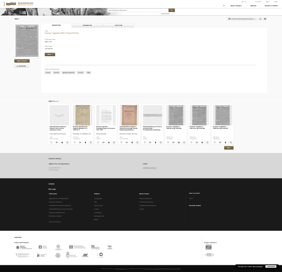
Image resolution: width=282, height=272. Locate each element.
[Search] (172, 10)
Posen (48, 72)
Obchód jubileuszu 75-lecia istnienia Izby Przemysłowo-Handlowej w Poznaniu (152, 128)
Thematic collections (55, 202)
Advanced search (165, 13)
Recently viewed (271, 6)
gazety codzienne (68, 72)
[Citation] (264, 18)
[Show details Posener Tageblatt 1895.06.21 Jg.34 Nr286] (207, 142)
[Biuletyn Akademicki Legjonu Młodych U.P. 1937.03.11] (82, 115)
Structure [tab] (118, 25)
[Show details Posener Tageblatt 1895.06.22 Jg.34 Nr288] (183, 142)
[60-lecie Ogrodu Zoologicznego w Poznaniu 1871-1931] (106, 115)
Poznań (56, 72)
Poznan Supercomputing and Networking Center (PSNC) (162, 269)
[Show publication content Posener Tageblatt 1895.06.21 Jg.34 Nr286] (202, 142)
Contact (141, 209)
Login (276, 2)
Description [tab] (56, 25)
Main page (52, 189)
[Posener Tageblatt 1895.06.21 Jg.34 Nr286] (199, 115)
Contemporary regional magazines (60, 205)
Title (95, 202)
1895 (88, 72)
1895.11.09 (48, 42)
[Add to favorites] (260, 18)
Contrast (258, 2)
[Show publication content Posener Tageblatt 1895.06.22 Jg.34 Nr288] (178, 142)
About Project (236, 6)
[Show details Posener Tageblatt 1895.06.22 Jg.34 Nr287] (230, 142)
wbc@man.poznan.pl (149, 168)
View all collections (55, 222)
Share (267, 2)
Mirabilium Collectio (55, 216)
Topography (98, 198)
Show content (22, 61)
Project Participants (145, 198)
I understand (271, 266)
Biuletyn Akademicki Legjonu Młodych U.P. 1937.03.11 (80, 128)
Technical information (146, 202)
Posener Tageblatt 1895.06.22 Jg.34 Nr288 (173, 127)
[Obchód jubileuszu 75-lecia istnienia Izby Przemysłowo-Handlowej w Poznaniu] (152, 115)
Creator (96, 209)
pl (245, 1)
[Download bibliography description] (56, 142)
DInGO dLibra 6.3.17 (122, 269)
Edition (96, 220)
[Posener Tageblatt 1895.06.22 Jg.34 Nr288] (176, 115)
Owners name (98, 205)
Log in (191, 198)
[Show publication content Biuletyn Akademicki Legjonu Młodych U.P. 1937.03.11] (85, 142)
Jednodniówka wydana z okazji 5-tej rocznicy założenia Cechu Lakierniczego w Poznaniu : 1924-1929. (59, 128)
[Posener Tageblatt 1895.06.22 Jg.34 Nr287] (222, 115)
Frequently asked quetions (147, 205)
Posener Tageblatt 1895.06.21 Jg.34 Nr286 (197, 127)
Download (22, 66)
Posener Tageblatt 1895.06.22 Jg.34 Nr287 (220, 127)
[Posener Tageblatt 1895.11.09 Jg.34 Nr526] (27, 41)
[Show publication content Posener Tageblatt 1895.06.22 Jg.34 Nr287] (225, 142)
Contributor (98, 212)
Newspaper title (99, 216)
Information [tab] (87, 25)
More (229, 148)
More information (258, 266)
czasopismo (49, 48)
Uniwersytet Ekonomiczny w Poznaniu (61, 209)
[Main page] (223, 5)
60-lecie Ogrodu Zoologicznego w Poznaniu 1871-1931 (105, 128)
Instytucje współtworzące (57, 212)
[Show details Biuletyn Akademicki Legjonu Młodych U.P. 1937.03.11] (90, 142)
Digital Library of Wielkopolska (58, 198)
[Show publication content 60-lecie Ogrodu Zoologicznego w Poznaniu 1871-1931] (108, 142)
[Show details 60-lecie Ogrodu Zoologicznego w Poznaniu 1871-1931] (113, 142)
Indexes (253, 6)
